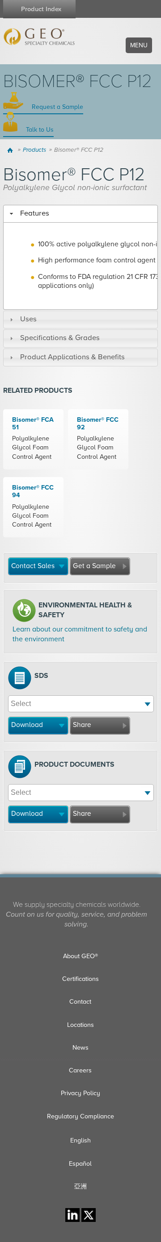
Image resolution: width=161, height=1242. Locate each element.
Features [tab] (34, 213)
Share (82, 725)
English (80, 1140)
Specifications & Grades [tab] (60, 337)
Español (80, 1163)
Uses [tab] (28, 319)
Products (34, 150)
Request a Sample (56, 107)
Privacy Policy (80, 1093)
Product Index (41, 9)
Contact (80, 1001)
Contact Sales (33, 566)
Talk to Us (39, 129)
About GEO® (80, 956)
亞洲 (80, 1186)
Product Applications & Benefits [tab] (72, 357)
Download (27, 725)
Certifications (80, 979)
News (80, 1047)
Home (11, 150)
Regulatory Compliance (80, 1116)
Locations (80, 1025)
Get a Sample (94, 566)
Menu (139, 45)
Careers (80, 1070)
